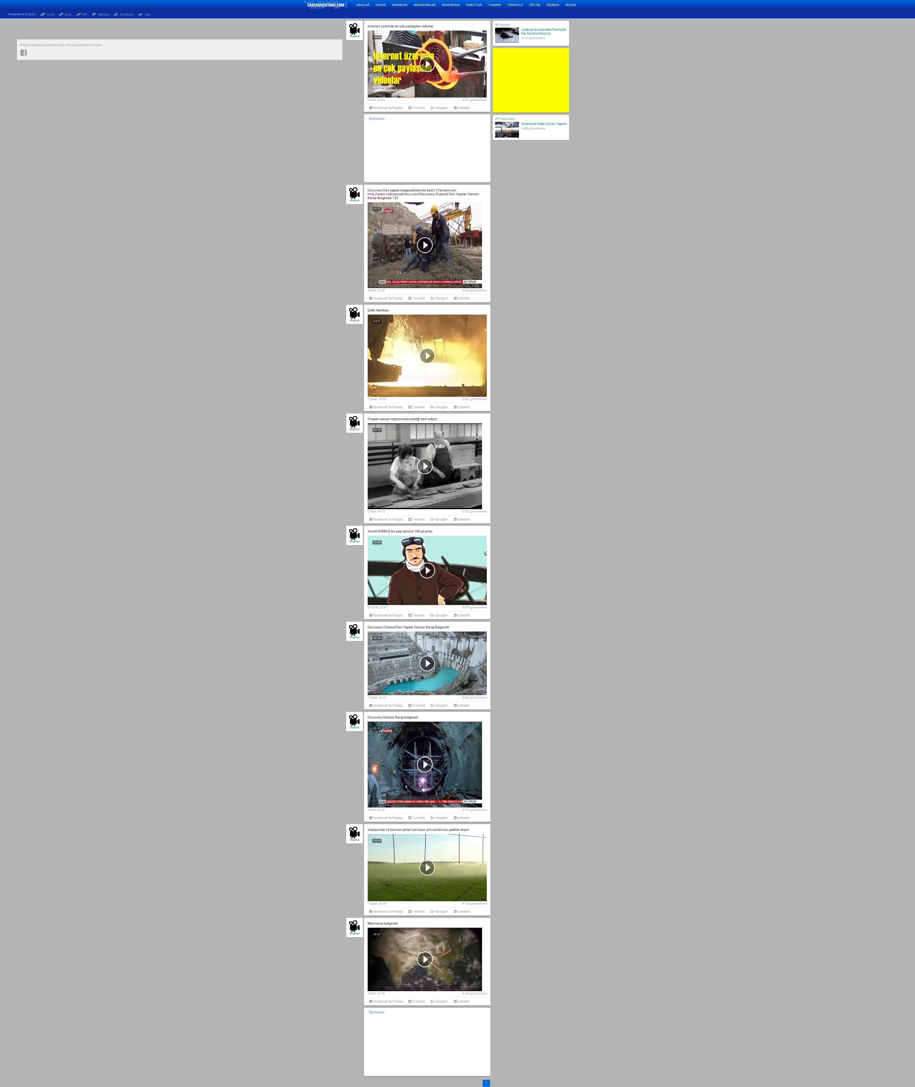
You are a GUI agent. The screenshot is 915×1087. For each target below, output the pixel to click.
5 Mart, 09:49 (376, 993)
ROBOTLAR (474, 5)
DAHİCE (381, 5)
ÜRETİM (534, 5)
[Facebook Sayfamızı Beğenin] (23, 52)
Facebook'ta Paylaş (387, 108)
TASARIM (494, 5)
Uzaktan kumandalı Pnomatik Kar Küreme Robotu (543, 31)
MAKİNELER (399, 5)
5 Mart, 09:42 (376, 290)
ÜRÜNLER (552, 5)
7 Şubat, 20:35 (377, 399)
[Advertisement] (531, 80)
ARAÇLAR (362, 5)
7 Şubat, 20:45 (377, 903)
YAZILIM (570, 5)
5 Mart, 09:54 (376, 100)
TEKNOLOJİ (515, 5)
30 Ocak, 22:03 (377, 607)
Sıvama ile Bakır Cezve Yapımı (544, 124)
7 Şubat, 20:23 (377, 697)
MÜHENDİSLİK (451, 5)
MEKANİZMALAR (425, 5)
